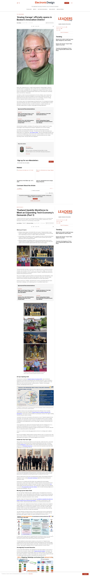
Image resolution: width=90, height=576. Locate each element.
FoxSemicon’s (23, 444)
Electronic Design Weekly (43, 9)
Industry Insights (20, 207)
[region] (35, 191)
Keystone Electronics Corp (61, 27)
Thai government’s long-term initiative (29, 486)
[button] (17, 3)
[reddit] (36, 26)
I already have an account (35, 200)
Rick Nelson (19, 22)
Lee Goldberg (19, 223)
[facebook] (31, 26)
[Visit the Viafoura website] (51, 193)
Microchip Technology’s (33, 477)
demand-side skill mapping (39, 551)
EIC (51, 484)
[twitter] (35, 26)
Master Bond (58, 28)
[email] (38, 26)
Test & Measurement (20, 14)
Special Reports (52, 9)
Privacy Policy (30, 573)
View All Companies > (64, 32)
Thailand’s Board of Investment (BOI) (34, 379)
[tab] (19, 188)
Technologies (29, 9)
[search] (19, 3)
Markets (34, 9)
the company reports (34, 132)
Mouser (57, 30)
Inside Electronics (60, 9)
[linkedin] (33, 26)
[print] (53, 26)
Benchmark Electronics (27, 445)
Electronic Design (30, 223)
